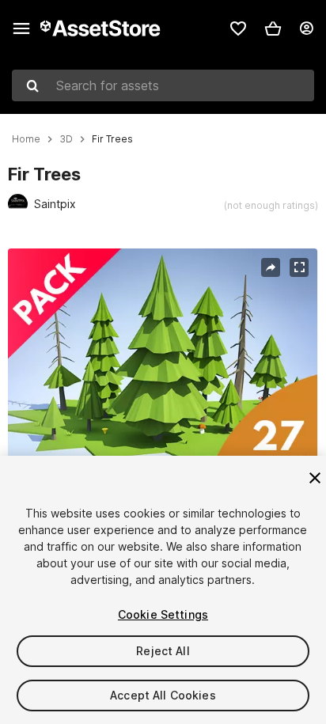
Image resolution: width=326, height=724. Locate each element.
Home (26, 139)
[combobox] (163, 85)
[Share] (270, 267)
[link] (238, 28)
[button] (272, 28)
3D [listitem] (66, 139)
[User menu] (306, 28)
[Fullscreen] (299, 267)
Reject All (162, 651)
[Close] (314, 478)
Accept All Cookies (163, 695)
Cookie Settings (163, 614)
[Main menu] (21, 28)
